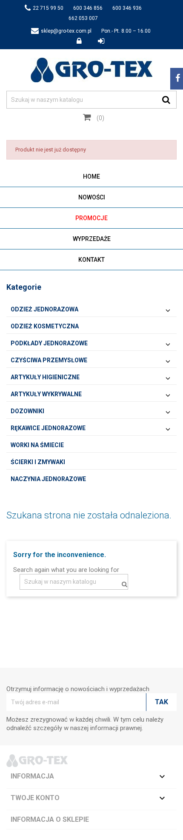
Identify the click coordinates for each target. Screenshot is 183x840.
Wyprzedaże (92, 238)
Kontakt (91, 259)
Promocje (91, 218)
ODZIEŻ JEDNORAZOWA (44, 309)
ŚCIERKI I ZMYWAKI (38, 462)
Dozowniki (27, 411)
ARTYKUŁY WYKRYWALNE (46, 394)
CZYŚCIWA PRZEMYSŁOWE (49, 360)
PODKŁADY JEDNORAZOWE (49, 343)
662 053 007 (83, 18)
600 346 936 (127, 8)
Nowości (91, 197)
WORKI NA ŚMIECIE (37, 445)
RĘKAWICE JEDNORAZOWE (48, 428)
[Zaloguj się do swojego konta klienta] (84, 41)
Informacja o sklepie (50, 819)
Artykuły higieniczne (45, 377)
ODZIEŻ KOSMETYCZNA (45, 326)
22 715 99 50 (48, 8)
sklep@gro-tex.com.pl (66, 31)
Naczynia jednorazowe (48, 479)
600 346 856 (88, 8)
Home (91, 176)
